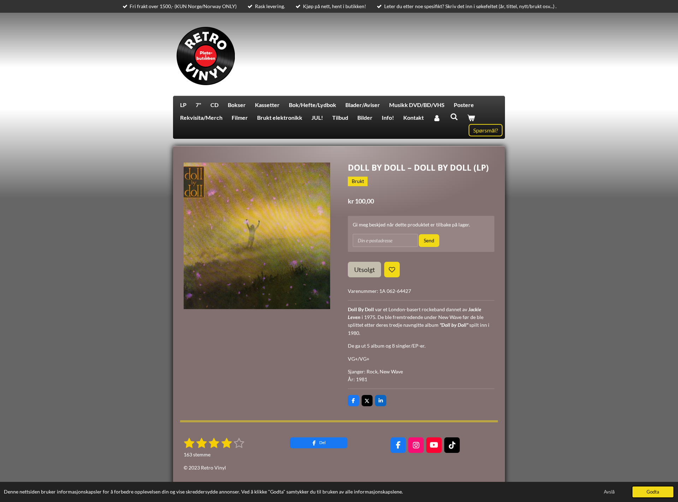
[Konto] (436, 117)
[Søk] (453, 116)
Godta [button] (653, 492)
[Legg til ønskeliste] (392, 269)
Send (429, 240)
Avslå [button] (609, 492)
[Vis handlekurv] (471, 117)
